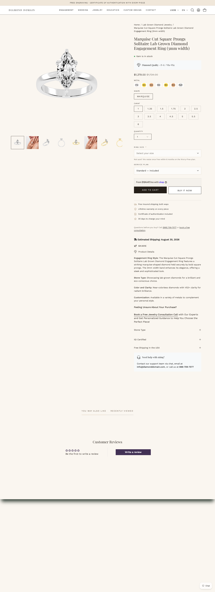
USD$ (173, 10)
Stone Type (139, 330)
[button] (192, 10)
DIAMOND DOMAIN (22, 10)
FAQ (112, 527)
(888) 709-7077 (169, 227)
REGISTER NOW (70, 531)
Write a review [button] (133, 452)
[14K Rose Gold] (151, 85)
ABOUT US (116, 517)
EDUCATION (18, 531)
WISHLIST (66, 522)
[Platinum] (180, 85)
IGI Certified (140, 339)
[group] (107, 3)
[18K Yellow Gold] (166, 85)
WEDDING (16, 522)
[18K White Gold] (158, 85)
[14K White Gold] (137, 85)
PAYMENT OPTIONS (171, 527)
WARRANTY (166, 536)
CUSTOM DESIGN (21, 536)
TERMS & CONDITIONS (123, 536)
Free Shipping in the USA (147, 348)
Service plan (141, 165)
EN (183, 10)
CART (64, 527)
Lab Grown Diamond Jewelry (157, 25)
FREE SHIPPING (169, 517)
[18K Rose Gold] (173, 85)
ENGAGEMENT (19, 517)
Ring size (140, 147)
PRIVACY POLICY (119, 541)
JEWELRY (16, 527)
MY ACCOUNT (68, 517)
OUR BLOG (116, 522)
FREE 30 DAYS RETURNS (174, 531)
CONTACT (16, 541)
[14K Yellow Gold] (144, 85)
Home (137, 25)
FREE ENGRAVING (170, 522)
